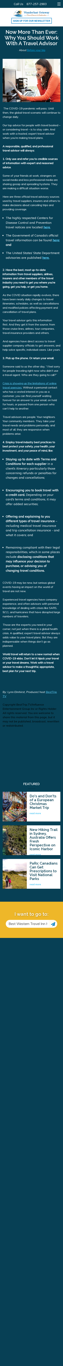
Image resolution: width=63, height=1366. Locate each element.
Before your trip (36, 50)
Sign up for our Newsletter (31, 20)
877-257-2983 (37, 4)
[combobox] (27, 924)
